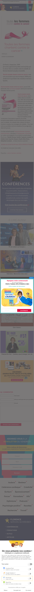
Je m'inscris (24, 310)
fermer (31, 277)
